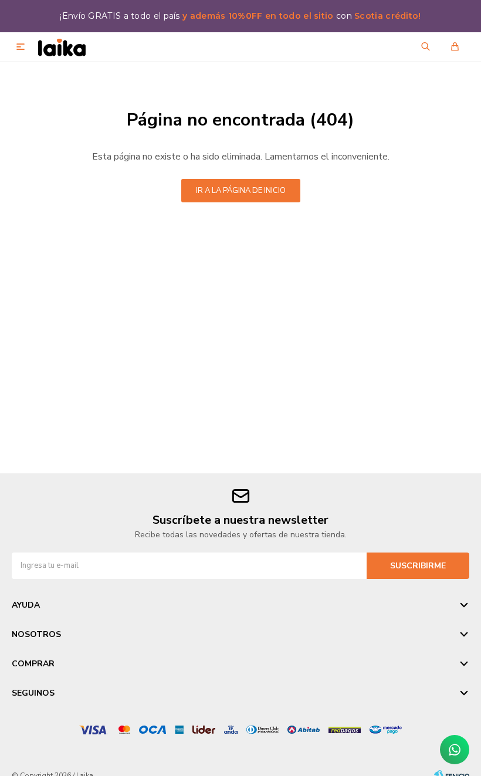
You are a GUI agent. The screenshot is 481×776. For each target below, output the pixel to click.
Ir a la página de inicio (241, 190)
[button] (425, 47)
